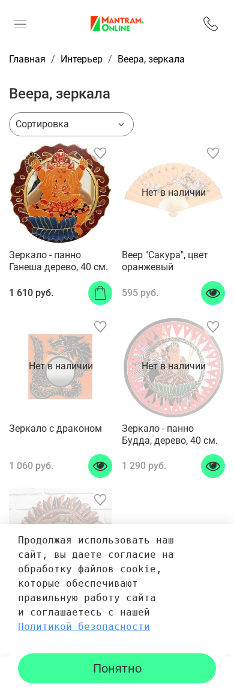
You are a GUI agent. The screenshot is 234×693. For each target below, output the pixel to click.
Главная (27, 59)
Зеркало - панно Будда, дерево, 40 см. (170, 434)
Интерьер (82, 59)
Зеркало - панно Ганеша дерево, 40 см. (58, 261)
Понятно (117, 668)
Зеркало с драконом (55, 428)
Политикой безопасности (84, 626)
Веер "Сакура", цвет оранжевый (165, 261)
